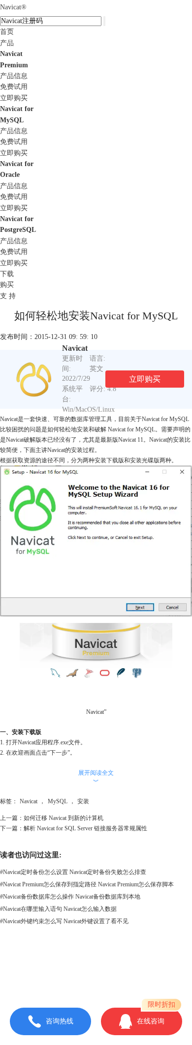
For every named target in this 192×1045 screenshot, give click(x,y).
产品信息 (14, 76)
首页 (7, 31)
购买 (7, 284)
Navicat (13, 7)
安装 (83, 801)
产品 (7, 43)
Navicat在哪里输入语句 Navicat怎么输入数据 (58, 908)
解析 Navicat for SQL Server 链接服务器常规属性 (85, 828)
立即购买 (14, 98)
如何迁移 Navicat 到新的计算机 (63, 818)
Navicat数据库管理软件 (117, 961)
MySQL (57, 801)
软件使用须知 (96, 982)
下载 (7, 274)
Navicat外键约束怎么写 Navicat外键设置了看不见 (64, 921)
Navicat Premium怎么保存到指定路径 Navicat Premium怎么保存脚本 (87, 884)
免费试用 (14, 86)
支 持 (8, 296)
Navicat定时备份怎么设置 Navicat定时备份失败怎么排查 (73, 872)
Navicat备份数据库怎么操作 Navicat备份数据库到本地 (70, 896)
